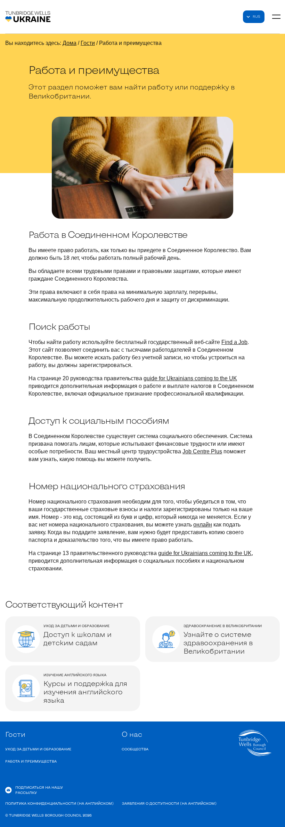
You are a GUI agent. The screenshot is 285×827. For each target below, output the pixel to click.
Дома (69, 43)
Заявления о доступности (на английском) (169, 803)
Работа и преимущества (31, 761)
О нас (132, 734)
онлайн (202, 525)
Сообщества (135, 749)
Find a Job (234, 342)
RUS (256, 16)
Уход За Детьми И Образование (38, 749)
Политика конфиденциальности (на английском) (59, 803)
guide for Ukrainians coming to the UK (190, 378)
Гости (88, 43)
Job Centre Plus (202, 451)
